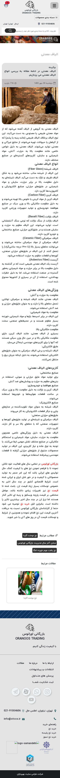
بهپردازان (21, 774)
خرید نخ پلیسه (49, 732)
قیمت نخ (53, 490)
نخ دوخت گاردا (30, 535)
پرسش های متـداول (43, 675)
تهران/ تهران (8, 23)
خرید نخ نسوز (49, 737)
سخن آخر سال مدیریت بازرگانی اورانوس (37, 543)
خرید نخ (24, 504)
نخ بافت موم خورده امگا (44, 550)
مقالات (20, 663)
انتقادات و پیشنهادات (41, 669)
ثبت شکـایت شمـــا (43, 682)
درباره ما (33, 663)
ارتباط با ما (48, 663)
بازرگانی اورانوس (49, 464)
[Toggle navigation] (54, 5)
